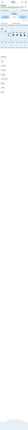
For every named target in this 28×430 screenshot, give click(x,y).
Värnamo (3, 70)
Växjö (2, 61)
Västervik (3, 65)
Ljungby (3, 74)
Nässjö (3, 83)
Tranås (3, 87)
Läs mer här (20, 7)
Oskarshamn (4, 79)
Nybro (2, 92)
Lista (26, 20)
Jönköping (3, 57)
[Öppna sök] (22, 2)
